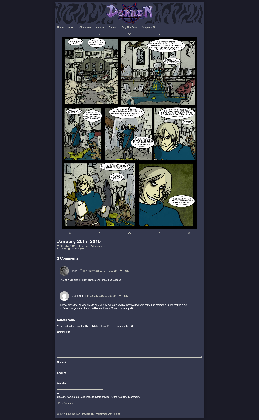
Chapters (147, 27)
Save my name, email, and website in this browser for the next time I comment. (98, 397)
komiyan (84, 245)
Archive (100, 27)
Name (62, 362)
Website (61, 383)
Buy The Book (129, 27)
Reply (126, 270)
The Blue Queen (78, 248)
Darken (63, 248)
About (71, 27)
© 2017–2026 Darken (68, 413)
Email (62, 373)
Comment (64, 332)
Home (60, 27)
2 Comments (99, 245)
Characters (85, 27)
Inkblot (116, 413)
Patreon (113, 27)
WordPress (101, 413)
